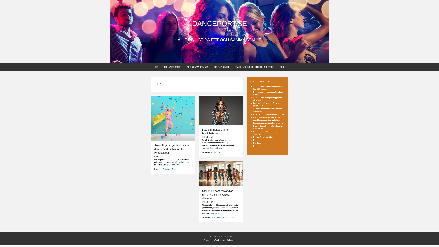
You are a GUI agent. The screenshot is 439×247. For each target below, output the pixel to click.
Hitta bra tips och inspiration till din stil (268, 114)
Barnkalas (167, 169)
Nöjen (213, 152)
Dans (213, 217)
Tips (282, 67)
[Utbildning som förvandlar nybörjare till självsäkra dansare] (221, 186)
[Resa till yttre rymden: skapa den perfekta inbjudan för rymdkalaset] (173, 140)
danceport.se (219, 23)
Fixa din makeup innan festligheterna (254, 67)
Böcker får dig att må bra (263, 137)
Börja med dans (172, 67)
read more (175, 165)
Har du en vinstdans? (197, 67)
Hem (156, 67)
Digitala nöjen (221, 67)
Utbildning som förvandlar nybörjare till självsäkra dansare (217, 194)
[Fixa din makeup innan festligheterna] (221, 124)
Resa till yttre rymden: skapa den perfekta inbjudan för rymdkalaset (171, 149)
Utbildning (230, 217)
